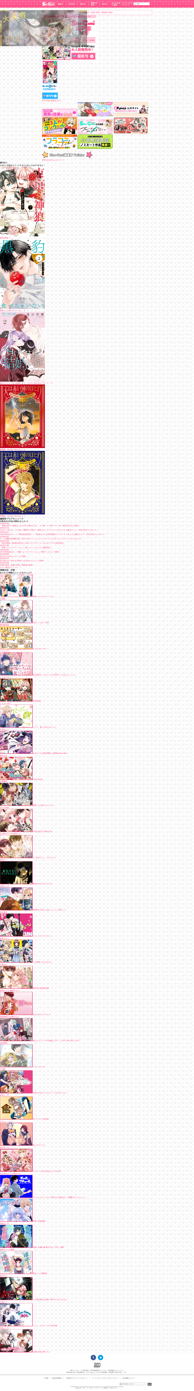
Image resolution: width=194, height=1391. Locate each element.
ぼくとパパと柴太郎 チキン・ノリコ (24, 1120)
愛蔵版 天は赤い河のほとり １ (13, 450)
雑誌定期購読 (57, 1378)
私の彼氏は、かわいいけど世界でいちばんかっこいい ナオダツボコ (38, 676)
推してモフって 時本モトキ (22, 1146)
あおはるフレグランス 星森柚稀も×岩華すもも (25, 1015)
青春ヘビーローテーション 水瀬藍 (27, 597)
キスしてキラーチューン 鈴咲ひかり (26, 937)
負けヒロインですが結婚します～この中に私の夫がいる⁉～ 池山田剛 (40, 1042)
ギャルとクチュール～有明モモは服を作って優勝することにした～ (60, 1197)
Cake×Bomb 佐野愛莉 (21, 780)
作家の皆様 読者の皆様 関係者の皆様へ (97, 12)
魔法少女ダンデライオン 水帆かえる (26, 885)
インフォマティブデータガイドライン (105, 1378)
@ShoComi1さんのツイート (53, 160)
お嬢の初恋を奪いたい (42, 1352)
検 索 (149, 1384)
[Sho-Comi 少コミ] (48, 7)
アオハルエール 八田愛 (22, 1068)
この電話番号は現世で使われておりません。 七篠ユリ (34, 1301)
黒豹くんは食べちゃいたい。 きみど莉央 (28, 806)
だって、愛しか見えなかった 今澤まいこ (28, 728)
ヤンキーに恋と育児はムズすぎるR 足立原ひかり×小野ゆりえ (30, 1172)
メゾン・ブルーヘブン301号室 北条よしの (28, 1327)
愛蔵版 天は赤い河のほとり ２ (13, 516)
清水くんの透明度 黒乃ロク (23, 1274)
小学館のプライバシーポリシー (77, 1378)
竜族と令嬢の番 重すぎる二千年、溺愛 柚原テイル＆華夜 (32, 1248)
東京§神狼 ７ (5, 238)
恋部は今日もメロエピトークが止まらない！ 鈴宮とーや (34, 1094)
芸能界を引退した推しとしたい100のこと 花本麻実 (33, 911)
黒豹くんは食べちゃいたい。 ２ (13, 310)
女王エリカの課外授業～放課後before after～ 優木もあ (34, 754)
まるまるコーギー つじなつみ (23, 650)
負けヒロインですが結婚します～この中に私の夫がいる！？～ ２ (26, 383)
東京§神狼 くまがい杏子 (20, 702)
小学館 (46, 1378)
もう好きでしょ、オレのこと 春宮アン (28, 859)
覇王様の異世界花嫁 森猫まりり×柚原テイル (24, 989)
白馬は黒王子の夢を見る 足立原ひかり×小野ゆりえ (26, 832)
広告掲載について (128, 1378)
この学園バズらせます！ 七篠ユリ (26, 963)
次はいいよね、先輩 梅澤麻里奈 (24, 624)
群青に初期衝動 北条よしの (22, 1222)
